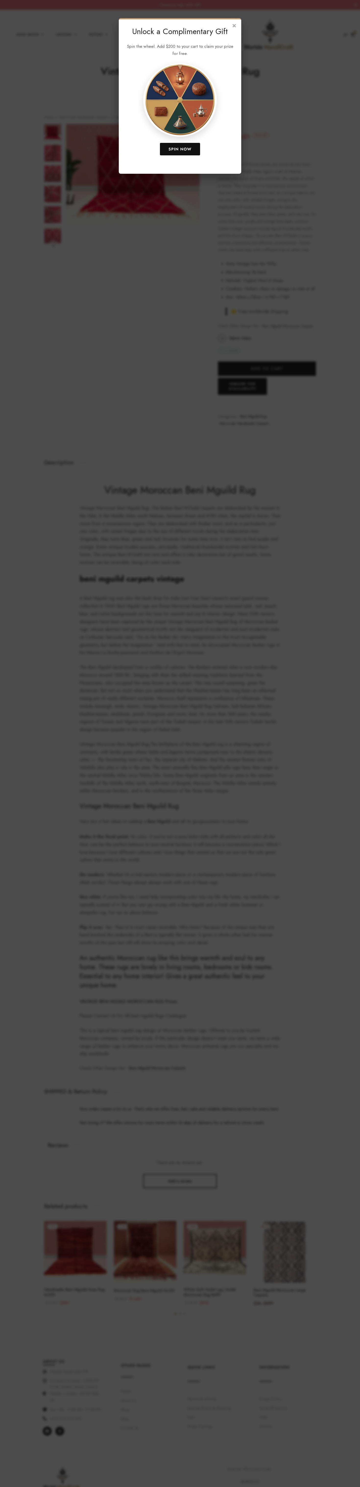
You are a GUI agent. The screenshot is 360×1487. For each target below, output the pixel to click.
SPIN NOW (180, 149)
